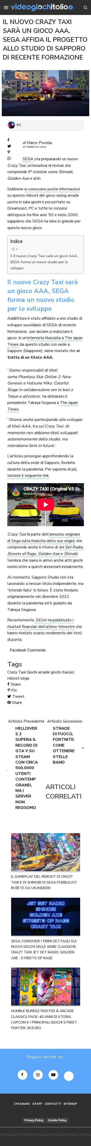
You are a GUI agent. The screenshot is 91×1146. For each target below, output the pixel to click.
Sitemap (70, 1104)
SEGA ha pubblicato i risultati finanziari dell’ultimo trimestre (41, 623)
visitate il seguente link (28, 475)
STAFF (37, 1104)
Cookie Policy (57, 1120)
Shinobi (71, 554)
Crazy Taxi (16, 672)
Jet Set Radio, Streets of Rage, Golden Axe (45, 550)
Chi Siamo (22, 1104)
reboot (13, 678)
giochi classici (62, 672)
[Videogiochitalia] (42, 7)
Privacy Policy (34, 1120)
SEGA (27, 159)
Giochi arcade (38, 672)
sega (24, 678)
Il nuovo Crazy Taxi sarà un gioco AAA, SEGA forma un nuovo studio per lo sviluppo (44, 262)
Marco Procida (39, 143)
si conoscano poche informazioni (52, 189)
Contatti (53, 1104)
